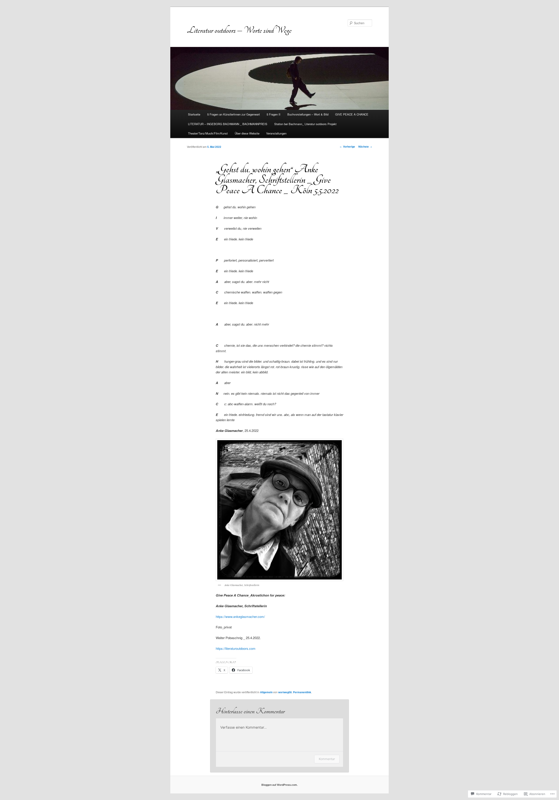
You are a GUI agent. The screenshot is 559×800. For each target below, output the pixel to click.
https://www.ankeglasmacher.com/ (240, 616)
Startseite (194, 114)
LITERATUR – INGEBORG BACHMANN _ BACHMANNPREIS (227, 124)
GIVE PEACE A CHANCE (351, 114)
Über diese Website (247, 133)
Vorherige (347, 146)
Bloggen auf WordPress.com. (279, 785)
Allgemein (266, 692)
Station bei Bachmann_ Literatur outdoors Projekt (305, 124)
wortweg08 (285, 692)
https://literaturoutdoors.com (235, 648)
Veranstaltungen (276, 133)
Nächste (365, 146)
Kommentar (327, 759)
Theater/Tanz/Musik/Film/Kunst (208, 133)
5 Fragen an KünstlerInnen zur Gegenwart (233, 114)
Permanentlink (302, 692)
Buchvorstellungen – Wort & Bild (307, 114)
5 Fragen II (273, 114)
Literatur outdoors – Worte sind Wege (239, 30)
